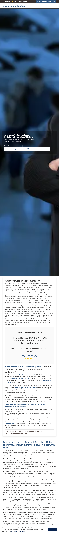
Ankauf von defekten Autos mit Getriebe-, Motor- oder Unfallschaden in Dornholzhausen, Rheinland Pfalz (29, 445)
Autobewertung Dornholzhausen (46, 1)
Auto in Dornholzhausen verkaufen (25, 375)
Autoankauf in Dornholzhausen (15, 431)
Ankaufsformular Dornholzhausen (18, 378)
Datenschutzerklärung (18, 531)
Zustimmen (53, 529)
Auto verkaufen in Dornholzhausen (23, 366)
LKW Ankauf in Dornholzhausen (35, 431)
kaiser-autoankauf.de (14, 6)
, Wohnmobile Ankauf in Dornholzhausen (16, 433)
